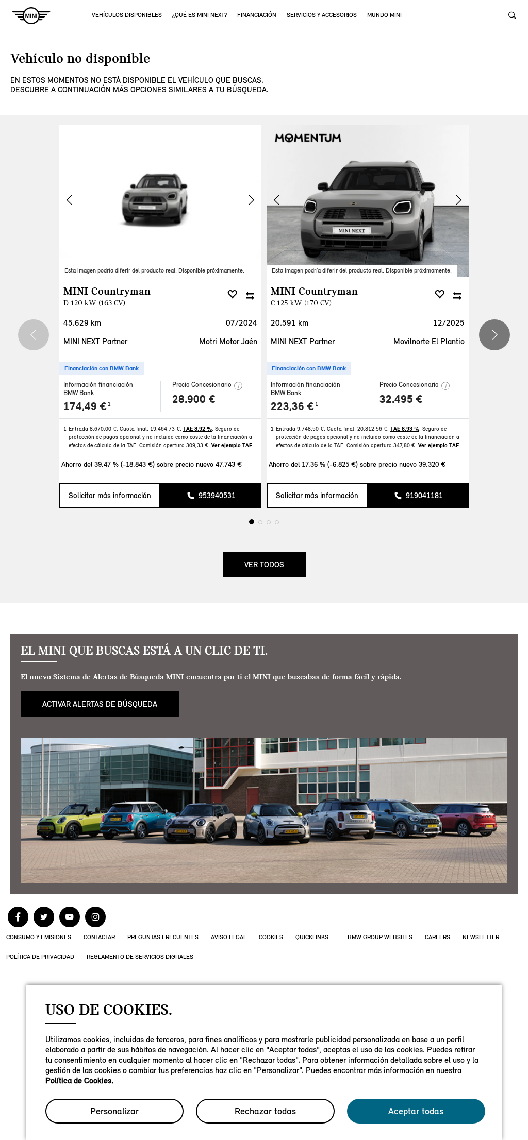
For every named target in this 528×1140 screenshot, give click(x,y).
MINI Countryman (107, 296)
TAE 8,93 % (404, 428)
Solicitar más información (110, 495)
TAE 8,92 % (197, 428)
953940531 (217, 495)
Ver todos (264, 564)
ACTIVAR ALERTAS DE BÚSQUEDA (99, 704)
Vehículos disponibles (127, 15)
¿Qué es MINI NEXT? (199, 15)
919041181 (424, 495)
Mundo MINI (384, 15)
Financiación (256, 15)
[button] (251, 200)
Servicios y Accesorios (322, 15)
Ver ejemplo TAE (231, 445)
